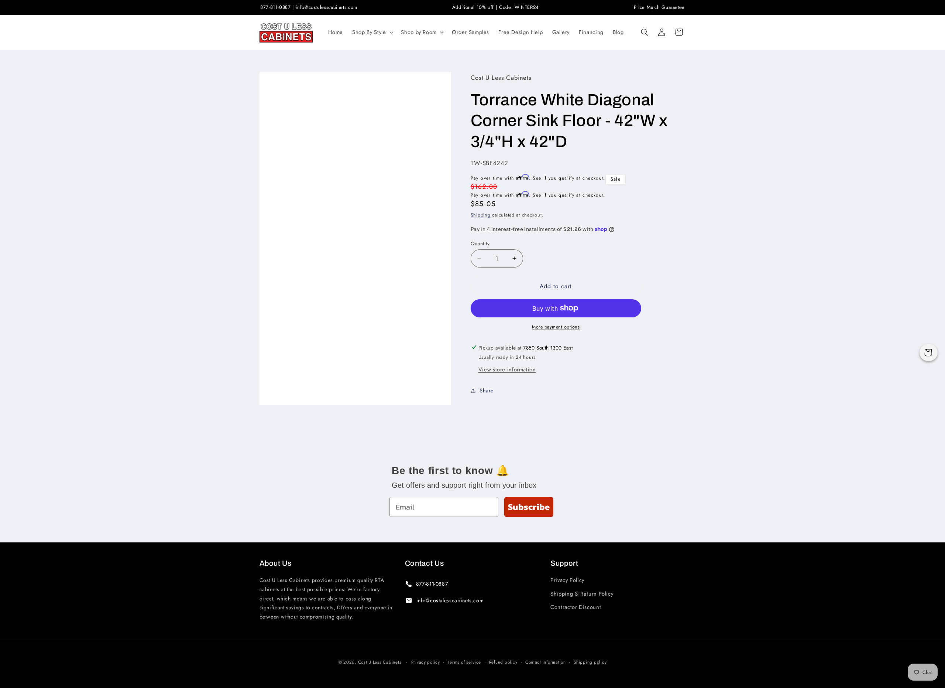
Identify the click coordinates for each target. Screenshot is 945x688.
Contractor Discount (575, 607)
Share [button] (487, 390)
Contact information (545, 662)
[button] (372, 32)
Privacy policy (425, 662)
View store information (507, 369)
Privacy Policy (567, 580)
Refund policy (503, 662)
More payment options (556, 326)
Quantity (480, 243)
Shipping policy (590, 662)
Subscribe (529, 506)
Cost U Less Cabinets (380, 662)
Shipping (481, 214)
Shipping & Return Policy (581, 594)
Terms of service (464, 662)
